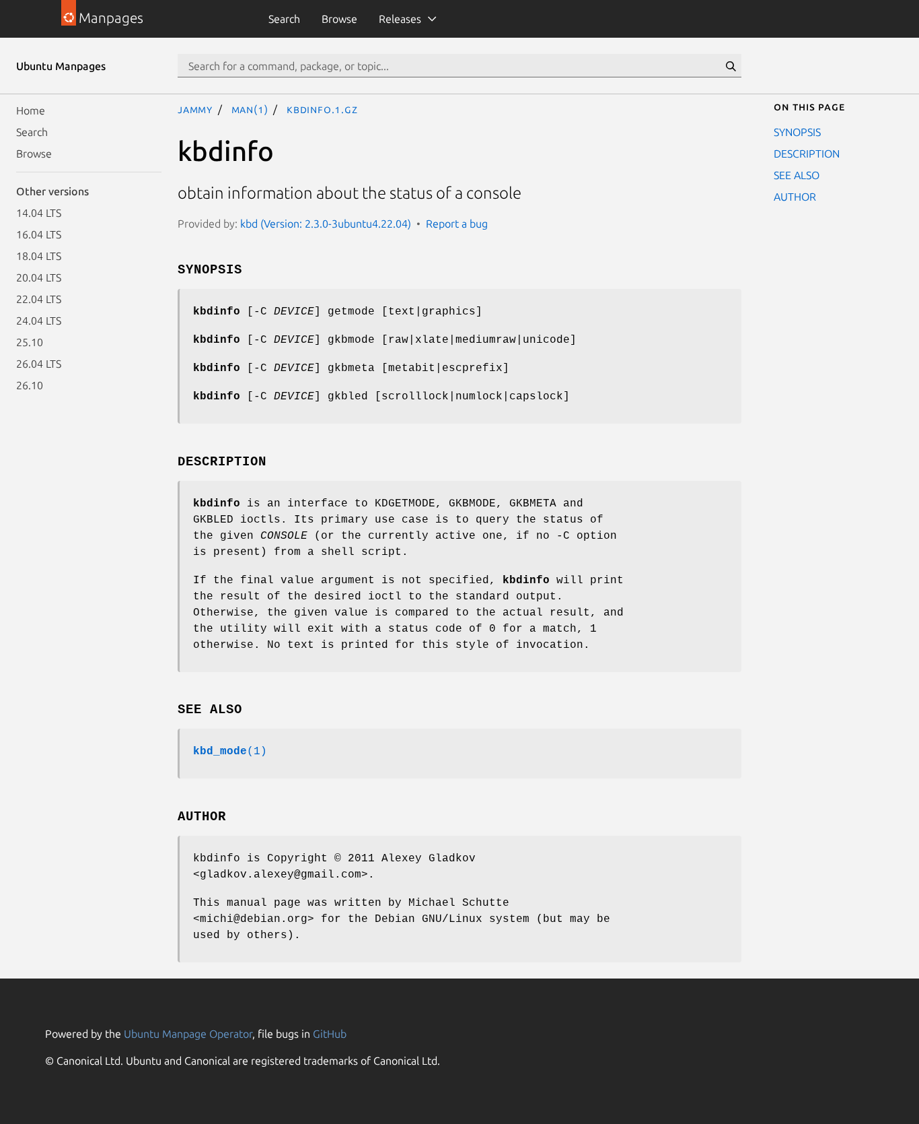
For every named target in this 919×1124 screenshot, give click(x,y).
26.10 (29, 385)
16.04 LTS (38, 234)
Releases (400, 19)
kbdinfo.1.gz (322, 109)
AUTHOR (795, 197)
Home (30, 110)
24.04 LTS (38, 321)
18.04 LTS (38, 256)
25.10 (29, 342)
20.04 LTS (38, 277)
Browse (339, 19)
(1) (230, 752)
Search (284, 19)
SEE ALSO (796, 175)
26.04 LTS (38, 364)
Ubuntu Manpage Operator (188, 1034)
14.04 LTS (38, 213)
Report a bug (457, 224)
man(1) (249, 109)
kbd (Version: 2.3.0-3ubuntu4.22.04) (325, 224)
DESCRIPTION (807, 153)
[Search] (730, 66)
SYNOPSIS (797, 132)
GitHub (329, 1034)
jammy (195, 109)
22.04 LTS (38, 299)
